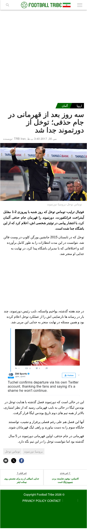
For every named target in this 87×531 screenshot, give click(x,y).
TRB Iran (20, 138)
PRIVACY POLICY (34, 500)
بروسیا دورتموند (33, 451)
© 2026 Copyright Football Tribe (44, 494)
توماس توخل (12, 451)
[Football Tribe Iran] (44, 5)
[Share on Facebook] (21, 460)
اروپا (79, 106)
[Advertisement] (43, 55)
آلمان (65, 106)
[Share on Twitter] (13, 460)
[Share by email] (5, 460)
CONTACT (54, 500)
